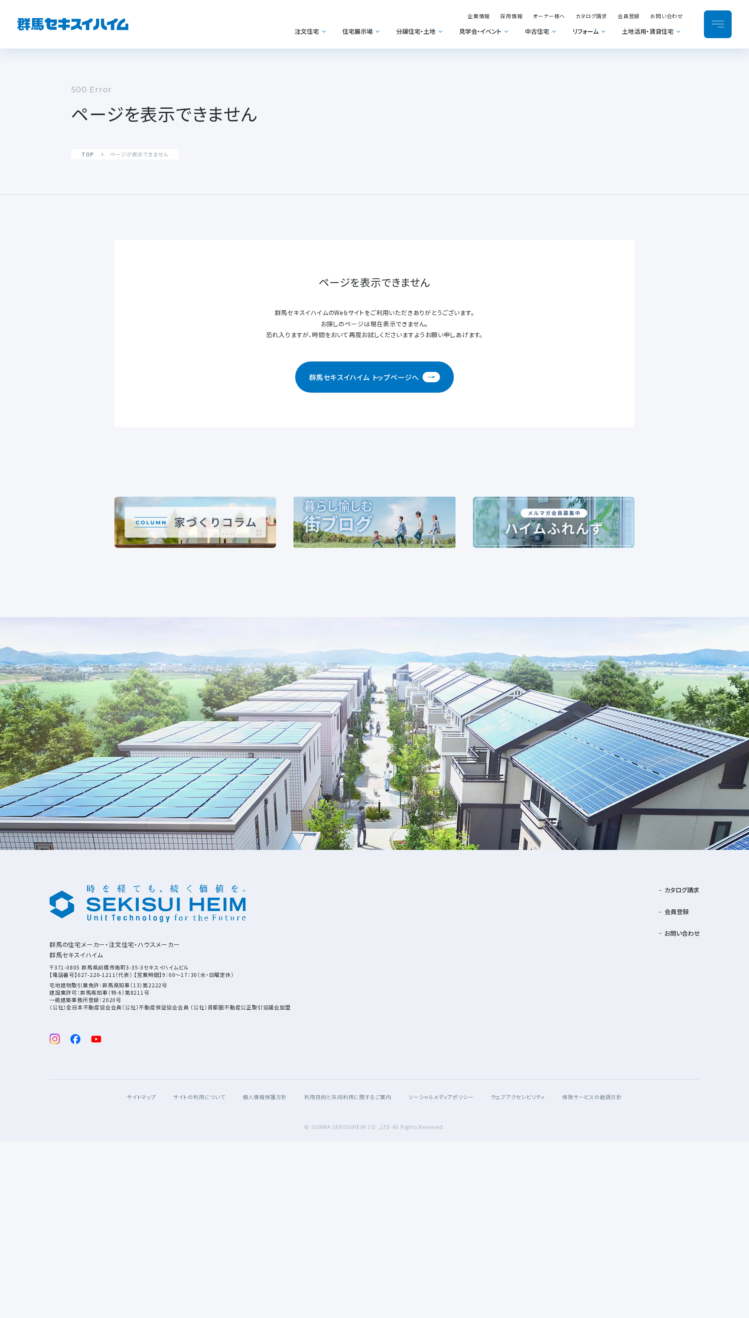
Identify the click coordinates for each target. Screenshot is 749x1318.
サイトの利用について (199, 1096)
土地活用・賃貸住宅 (648, 31)
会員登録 (629, 16)
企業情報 (479, 16)
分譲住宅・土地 (416, 31)
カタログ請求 (591, 16)
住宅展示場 (357, 31)
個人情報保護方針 (265, 1096)
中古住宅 (537, 31)
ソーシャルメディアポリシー (441, 1096)
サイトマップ (141, 1096)
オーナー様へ (549, 16)
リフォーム (586, 31)
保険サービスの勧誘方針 (592, 1096)
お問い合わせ (666, 16)
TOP (87, 154)
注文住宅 (307, 31)
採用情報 (511, 16)
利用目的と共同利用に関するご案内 (347, 1096)
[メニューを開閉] (718, 24)
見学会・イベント (480, 31)
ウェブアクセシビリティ (518, 1096)
